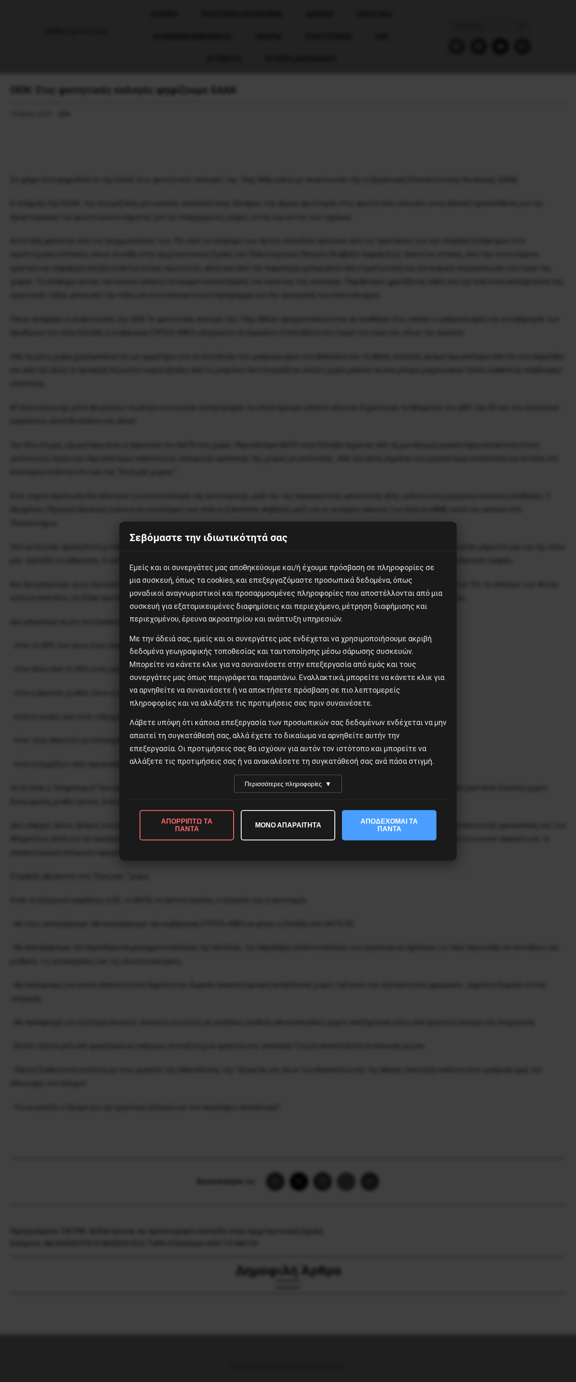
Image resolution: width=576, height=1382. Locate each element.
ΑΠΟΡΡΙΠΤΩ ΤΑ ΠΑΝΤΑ (187, 824)
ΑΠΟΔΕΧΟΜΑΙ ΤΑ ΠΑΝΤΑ (389, 824)
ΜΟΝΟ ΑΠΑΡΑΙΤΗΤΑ (288, 824)
